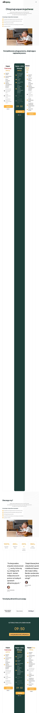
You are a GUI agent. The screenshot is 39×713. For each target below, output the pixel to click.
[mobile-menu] (35, 2)
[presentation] (9, 569)
